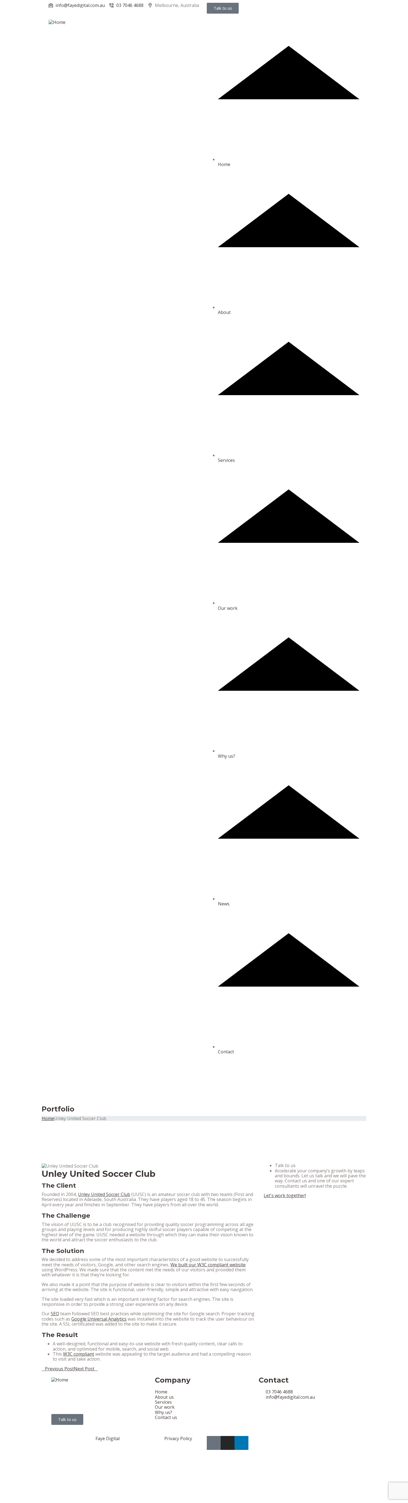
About (224, 312)
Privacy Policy (178, 1438)
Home (224, 164)
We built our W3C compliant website (208, 1265)
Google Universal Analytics (99, 1319)
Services (226, 460)
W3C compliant (78, 1354)
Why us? (226, 756)
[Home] (57, 22)
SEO (55, 1314)
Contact (226, 1052)
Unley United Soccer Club (104, 1194)
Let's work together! (285, 1195)
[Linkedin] (241, 1443)
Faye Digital (107, 1438)
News (224, 904)
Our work (228, 608)
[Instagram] (228, 1443)
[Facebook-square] (214, 1443)
